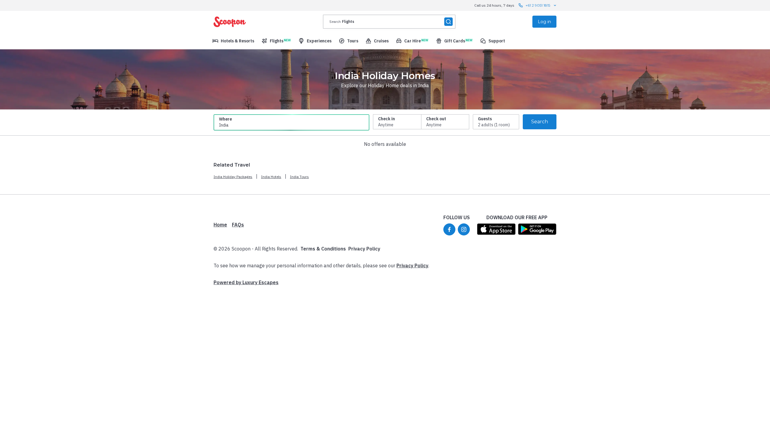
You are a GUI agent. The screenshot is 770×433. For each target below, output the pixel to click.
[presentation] (389, 21)
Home (220, 225)
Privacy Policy (364, 249)
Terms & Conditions (323, 249)
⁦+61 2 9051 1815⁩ (537, 5)
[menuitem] (233, 40)
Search (539, 121)
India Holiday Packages (233, 176)
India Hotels (271, 176)
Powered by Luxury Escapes (246, 282)
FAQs (238, 225)
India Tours (299, 176)
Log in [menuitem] (544, 21)
